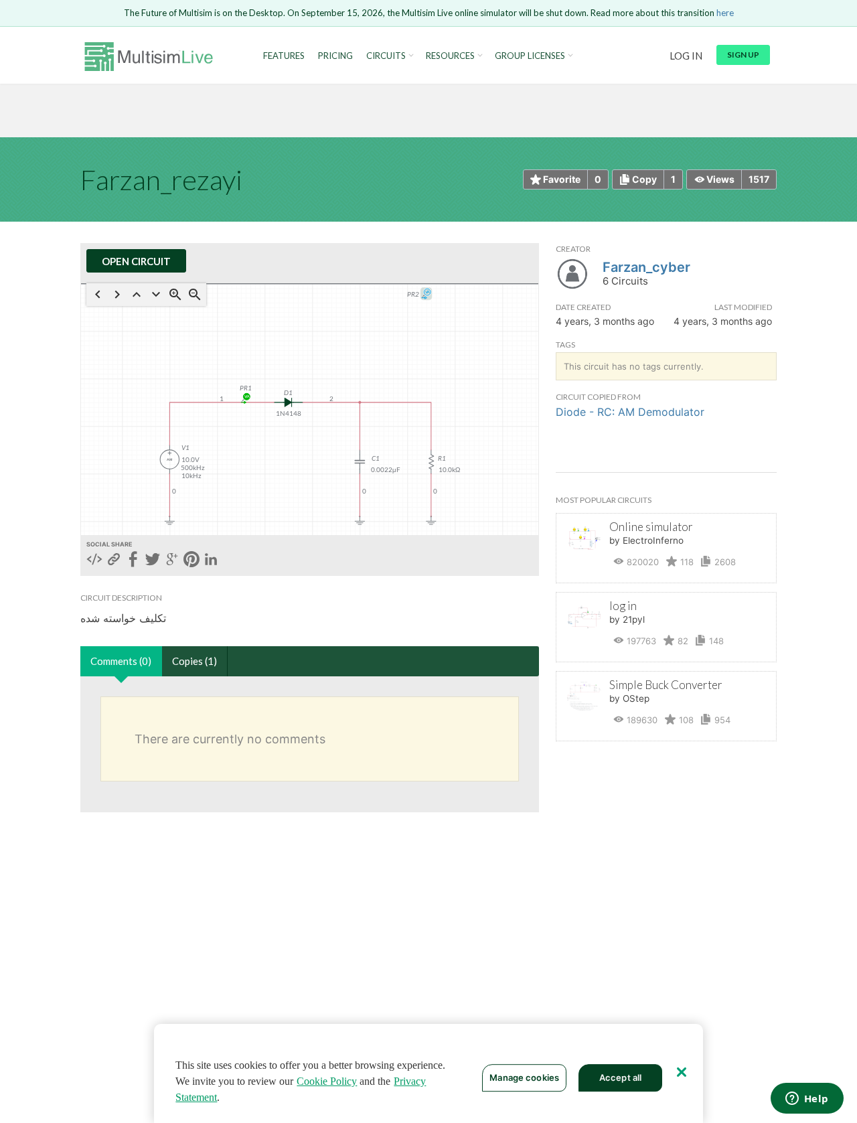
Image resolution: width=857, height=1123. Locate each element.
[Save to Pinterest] (191, 560)
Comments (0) (120, 661)
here (725, 12)
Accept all (620, 1077)
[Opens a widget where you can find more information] (807, 1099)
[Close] (681, 1072)
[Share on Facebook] (133, 560)
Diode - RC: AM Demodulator (630, 412)
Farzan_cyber (646, 267)
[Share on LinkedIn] (211, 560)
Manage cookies (524, 1077)
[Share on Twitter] (153, 560)
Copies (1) (194, 661)
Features (284, 56)
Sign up (743, 55)
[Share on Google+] (172, 560)
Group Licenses (530, 56)
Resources (450, 56)
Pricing (335, 56)
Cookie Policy (327, 1081)
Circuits (386, 56)
